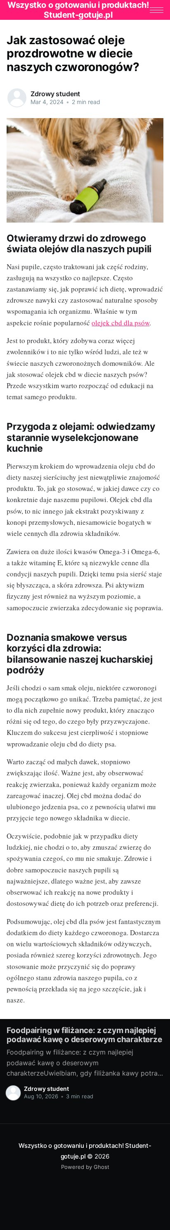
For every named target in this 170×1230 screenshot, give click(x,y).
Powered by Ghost (85, 1167)
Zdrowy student (55, 94)
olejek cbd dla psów (120, 322)
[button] (156, 10)
